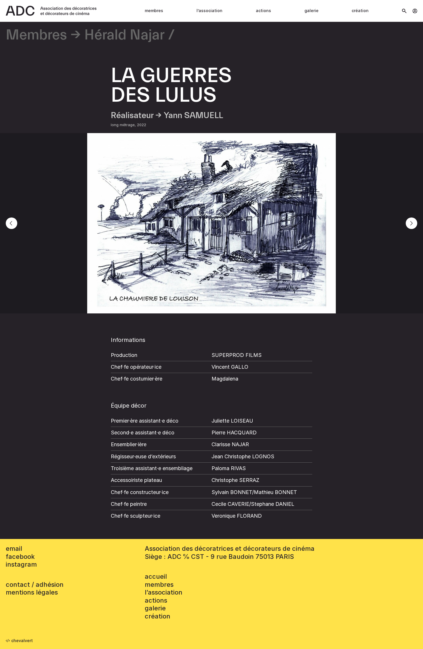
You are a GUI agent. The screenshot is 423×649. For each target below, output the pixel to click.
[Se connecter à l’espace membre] (414, 11)
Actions (263, 10)
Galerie (311, 10)
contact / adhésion (35, 584)
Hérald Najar (124, 35)
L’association (209, 10)
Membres (154, 10)
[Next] (411, 223)
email (14, 548)
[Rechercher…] (404, 11)
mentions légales (32, 592)
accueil (156, 576)
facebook (20, 556)
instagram (21, 564)
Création (360, 10)
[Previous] (11, 223)
